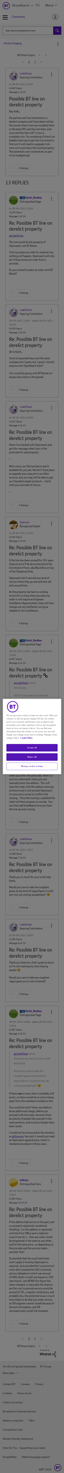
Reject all (32, 757)
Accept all (32, 747)
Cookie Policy (26, 738)
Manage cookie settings (32, 766)
